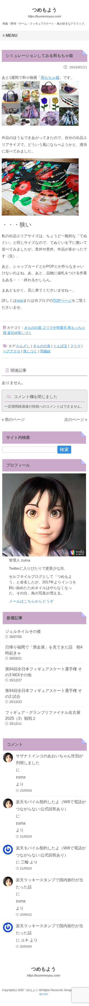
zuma (20, 777)
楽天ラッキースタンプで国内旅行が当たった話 (49, 883)
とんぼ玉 (60, 346)
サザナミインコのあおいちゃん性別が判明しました (49, 759)
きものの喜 (33, 328)
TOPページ (62, 300)
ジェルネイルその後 (23, 631)
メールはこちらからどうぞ (31, 601)
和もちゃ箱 (50, 77)
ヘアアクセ (11, 351)
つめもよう (43, 971)
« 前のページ (13, 419)
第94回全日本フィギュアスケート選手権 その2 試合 (43, 694)
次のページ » (75, 419)
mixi (20, 300)
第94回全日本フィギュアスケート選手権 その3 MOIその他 (43, 672)
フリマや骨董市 (55, 328)
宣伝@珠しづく (19, 333)
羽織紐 (45, 351)
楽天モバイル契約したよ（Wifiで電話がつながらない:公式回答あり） (51, 805)
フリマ (75, 346)
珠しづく (30, 351)
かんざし (23, 346)
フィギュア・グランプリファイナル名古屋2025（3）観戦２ (42, 715)
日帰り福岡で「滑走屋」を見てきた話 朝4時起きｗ (44, 650)
